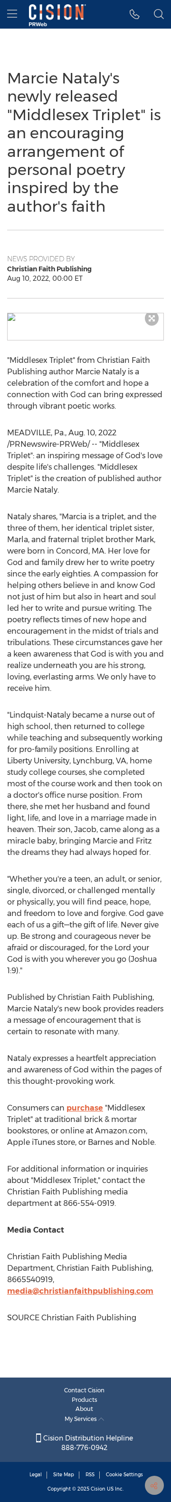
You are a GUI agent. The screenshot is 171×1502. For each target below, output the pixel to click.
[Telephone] (135, 14)
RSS (90, 1474)
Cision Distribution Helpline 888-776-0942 (87, 1443)
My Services (81, 1418)
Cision (98, 1489)
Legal (35, 1474)
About (84, 1408)
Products (84, 1399)
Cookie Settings (124, 1474)
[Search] (159, 14)
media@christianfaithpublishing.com (80, 1291)
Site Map (63, 1474)
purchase (84, 1107)
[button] (85, 317)
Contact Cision (84, 1390)
